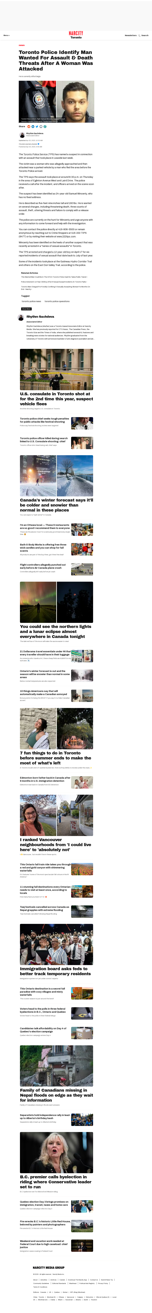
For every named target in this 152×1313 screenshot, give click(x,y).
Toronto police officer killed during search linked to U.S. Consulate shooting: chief (44, 440)
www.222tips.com (66, 236)
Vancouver (70, 1297)
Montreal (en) (43, 1300)
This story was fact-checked (29, 144)
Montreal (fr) (51, 1297)
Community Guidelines (41, 1283)
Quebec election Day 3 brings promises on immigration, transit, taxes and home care (44, 1203)
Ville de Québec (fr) (102, 1297)
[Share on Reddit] (28, 126)
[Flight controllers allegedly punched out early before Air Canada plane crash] (82, 569)
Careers (62, 1280)
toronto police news (31, 301)
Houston (94, 1300)
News (21, 45)
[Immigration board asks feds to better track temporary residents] (56, 944)
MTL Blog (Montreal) (77, 1292)
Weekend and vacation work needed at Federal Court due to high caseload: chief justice (44, 1244)
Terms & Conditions (40, 1287)
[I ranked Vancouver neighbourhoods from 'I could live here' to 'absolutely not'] (56, 815)
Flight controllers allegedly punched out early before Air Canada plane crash (43, 566)
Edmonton (89, 1297)
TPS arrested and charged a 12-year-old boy (47, 252)
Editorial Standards (59, 1283)
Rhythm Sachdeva (34, 133)
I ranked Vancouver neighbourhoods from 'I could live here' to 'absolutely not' (55, 844)
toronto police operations (57, 301)
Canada (43, 1292)
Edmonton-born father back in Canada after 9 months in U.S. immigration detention (45, 779)
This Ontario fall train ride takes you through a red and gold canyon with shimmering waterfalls (45, 867)
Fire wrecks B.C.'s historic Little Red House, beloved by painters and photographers (45, 1223)
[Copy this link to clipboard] (45, 126)
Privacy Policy (103, 1283)
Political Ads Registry (87, 1283)
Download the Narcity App (77, 1280)
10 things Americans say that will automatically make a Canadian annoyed (43, 692)
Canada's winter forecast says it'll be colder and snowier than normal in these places (56, 505)
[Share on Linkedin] (32, 126)
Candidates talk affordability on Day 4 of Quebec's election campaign (43, 1030)
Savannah (69, 1300)
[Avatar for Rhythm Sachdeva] (21, 317)
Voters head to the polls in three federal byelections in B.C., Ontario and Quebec (43, 1010)
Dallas (53, 1300)
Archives (53, 1280)
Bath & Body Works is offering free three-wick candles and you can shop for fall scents (43, 547)
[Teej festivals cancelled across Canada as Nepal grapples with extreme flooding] (82, 911)
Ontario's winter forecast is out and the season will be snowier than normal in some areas (45, 674)
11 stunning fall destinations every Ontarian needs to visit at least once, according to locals (45, 890)
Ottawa (61, 1297)
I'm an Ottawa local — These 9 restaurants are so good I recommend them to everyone (45, 526)
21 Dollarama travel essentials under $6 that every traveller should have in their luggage (45, 653)
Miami (60, 1300)
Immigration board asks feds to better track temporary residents (55, 971)
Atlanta (78, 1300)
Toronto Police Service (35, 154)
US (50, 1292)
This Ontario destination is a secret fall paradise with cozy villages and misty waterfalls (42, 991)
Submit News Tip (107, 1280)
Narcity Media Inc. (58, 1274)
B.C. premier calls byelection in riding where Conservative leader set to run (55, 1182)
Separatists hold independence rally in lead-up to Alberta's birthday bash (45, 1117)
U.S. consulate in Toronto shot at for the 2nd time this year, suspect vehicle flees (56, 399)
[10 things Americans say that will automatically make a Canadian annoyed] (82, 696)
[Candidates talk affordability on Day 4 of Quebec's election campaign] (82, 1033)
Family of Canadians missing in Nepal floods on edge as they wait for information (56, 1095)
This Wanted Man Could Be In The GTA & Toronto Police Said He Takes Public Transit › (54, 277)
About (35, 1280)
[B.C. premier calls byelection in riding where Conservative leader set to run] (56, 1152)
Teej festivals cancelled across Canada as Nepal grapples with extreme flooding (44, 908)
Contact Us (94, 1280)
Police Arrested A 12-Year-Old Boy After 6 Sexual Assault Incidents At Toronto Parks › (54, 282)
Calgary (80, 1297)
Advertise (44, 1280)
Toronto (76, 37)
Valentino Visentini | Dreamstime (31, 121)
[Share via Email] (41, 126)
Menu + (7, 35)
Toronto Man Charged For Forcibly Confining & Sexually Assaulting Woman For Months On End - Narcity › (55, 288)
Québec (57, 1292)
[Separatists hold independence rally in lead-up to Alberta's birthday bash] (82, 1120)
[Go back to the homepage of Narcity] (76, 33)
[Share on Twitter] (37, 126)
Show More (26, 309)
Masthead (72, 1283)
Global (65, 1292)
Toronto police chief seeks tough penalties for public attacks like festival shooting (44, 420)
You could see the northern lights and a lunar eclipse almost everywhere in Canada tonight (55, 631)
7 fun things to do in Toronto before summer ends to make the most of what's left (55, 758)
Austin (86, 1300)
